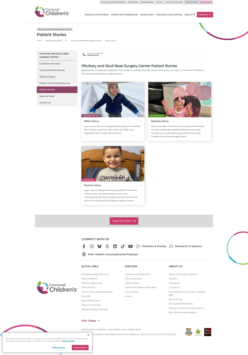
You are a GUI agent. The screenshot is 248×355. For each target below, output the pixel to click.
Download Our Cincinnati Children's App (187, 293)
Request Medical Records (94, 309)
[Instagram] (91, 246)
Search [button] (188, 14)
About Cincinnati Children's (183, 274)
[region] (47, 342)
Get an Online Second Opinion (97, 292)
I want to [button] (203, 14)
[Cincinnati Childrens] (57, 287)
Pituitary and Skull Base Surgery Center (54, 55)
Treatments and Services (52, 70)
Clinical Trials (131, 292)
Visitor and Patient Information (141, 287)
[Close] (88, 335)
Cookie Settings (58, 347)
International (147, 2)
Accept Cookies (80, 347)
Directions (133, 2)
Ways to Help (191, 2)
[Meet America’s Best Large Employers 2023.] (207, 332)
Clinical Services (133, 278)
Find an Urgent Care (91, 283)
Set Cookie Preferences (181, 303)
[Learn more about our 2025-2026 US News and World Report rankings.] (188, 332)
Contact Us (45, 103)
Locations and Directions (138, 274)
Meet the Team (47, 96)
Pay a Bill (85, 296)
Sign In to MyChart (91, 305)
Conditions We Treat (49, 63)
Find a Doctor (88, 287)
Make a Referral (89, 278)
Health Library (132, 283)
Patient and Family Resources (54, 83)
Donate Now (206, 2)
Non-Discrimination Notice (182, 312)
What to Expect (47, 76)
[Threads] (107, 246)
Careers (173, 278)
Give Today (88, 320)
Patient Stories (47, 90)
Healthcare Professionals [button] (124, 14)
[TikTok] (122, 246)
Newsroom (174, 283)
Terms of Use (175, 299)
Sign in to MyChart (174, 2)
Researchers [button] (147, 14)
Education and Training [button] (169, 14)
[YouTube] (130, 246)
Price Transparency (91, 300)
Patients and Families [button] (96, 14)
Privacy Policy (68, 341)
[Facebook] (84, 246)
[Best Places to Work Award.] (198, 332)
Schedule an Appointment (113, 2)
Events (128, 296)
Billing (160, 2)
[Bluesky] (99, 246)
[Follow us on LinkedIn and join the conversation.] (115, 246)
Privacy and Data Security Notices (186, 308)
